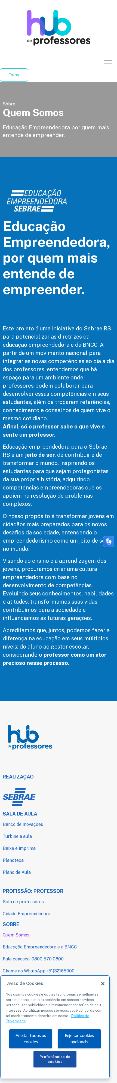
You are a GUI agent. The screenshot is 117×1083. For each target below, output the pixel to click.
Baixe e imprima (19, 848)
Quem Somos (16, 935)
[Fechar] (103, 984)
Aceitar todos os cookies (31, 1038)
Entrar (14, 75)
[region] (55, 1027)
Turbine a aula (17, 836)
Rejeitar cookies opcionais (79, 1038)
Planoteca (13, 860)
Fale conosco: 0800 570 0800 (33, 959)
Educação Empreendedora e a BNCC (40, 947)
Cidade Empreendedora (26, 913)
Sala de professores (23, 901)
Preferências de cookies (54, 1059)
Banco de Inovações (23, 824)
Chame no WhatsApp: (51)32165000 (39, 971)
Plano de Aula (17, 872)
